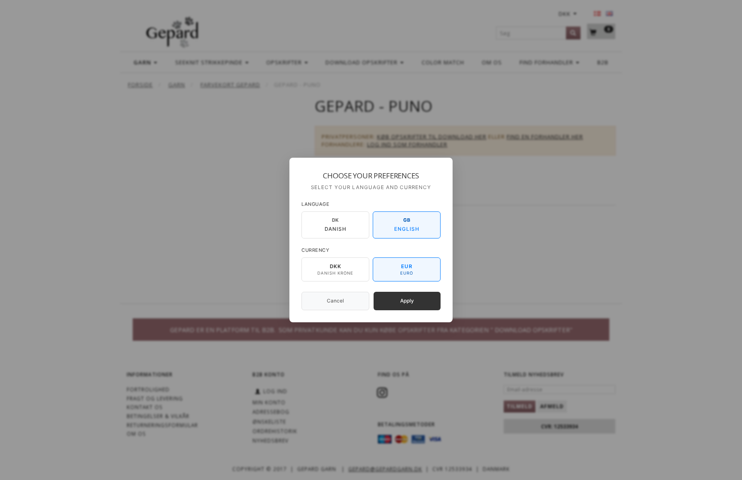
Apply (407, 301)
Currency (315, 250)
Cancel (335, 301)
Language (315, 204)
